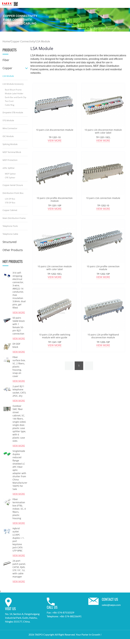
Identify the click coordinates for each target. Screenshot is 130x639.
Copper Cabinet (10, 210)
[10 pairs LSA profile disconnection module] (54, 173)
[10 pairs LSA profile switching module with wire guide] (54, 310)
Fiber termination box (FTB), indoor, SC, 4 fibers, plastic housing (19, 509)
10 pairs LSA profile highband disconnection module (103, 336)
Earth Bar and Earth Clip (15, 97)
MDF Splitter (10, 173)
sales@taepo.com (111, 604)
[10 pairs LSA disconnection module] (54, 105)
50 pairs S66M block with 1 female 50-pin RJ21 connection (19, 325)
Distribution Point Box (13, 193)
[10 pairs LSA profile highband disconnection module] (103, 310)
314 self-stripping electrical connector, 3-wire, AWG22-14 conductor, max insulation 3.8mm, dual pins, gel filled (19, 290)
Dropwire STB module (13, 112)
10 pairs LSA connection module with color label (55, 268)
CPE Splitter (10, 177)
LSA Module (43, 41)
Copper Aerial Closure (13, 185)
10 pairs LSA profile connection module (103, 268)
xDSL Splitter (9, 168)
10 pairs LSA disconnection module (54, 129)
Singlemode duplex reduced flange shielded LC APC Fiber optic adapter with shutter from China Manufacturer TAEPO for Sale (19, 470)
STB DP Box (10, 202)
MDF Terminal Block (12, 152)
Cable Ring (9, 105)
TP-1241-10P (54, 342)
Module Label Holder (14, 93)
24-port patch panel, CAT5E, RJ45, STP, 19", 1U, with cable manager (19, 568)
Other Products (13, 250)
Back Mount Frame (13, 89)
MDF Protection (10, 160)
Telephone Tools (10, 226)
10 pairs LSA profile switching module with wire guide (54, 336)
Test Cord (9, 101)
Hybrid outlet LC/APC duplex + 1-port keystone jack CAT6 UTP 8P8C (18, 539)
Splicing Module (10, 144)
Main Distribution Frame (14, 218)
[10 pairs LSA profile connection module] (103, 241)
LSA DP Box (10, 198)
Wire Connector (10, 128)
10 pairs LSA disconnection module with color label (103, 131)
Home (6, 41)
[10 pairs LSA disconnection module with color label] (103, 105)
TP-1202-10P (103, 273)
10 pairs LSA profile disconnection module (55, 199)
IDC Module (8, 136)
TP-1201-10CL (103, 137)
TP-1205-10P (103, 342)
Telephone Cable (10, 234)
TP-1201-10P (54, 205)
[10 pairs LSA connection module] (103, 173)
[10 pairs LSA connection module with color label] (54, 241)
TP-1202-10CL (55, 273)
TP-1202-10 (103, 205)
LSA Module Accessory (13, 83)
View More (55, 140)
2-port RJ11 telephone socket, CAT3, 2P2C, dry (19, 391)
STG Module (8, 120)
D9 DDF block (16, 345)
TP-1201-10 (55, 137)
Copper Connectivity (23, 41)
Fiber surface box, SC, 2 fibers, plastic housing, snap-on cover (19, 367)
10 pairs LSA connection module (103, 198)
